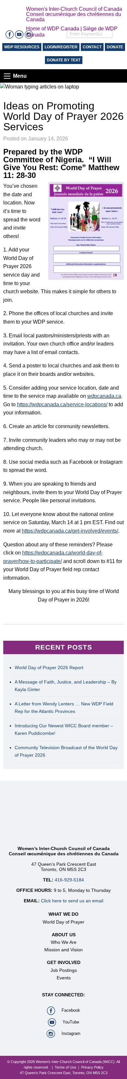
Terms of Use (65, 1067)
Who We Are (64, 942)
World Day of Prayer (63, 922)
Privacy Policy (92, 1067)
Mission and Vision (63, 949)
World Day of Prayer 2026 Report (49, 667)
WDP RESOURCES (21, 47)
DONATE (115, 47)
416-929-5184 (69, 879)
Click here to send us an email (72, 900)
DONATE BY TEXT (63, 60)
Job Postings (63, 970)
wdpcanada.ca (104, 396)
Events (64, 977)
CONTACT (92, 47)
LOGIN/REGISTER (61, 47)
